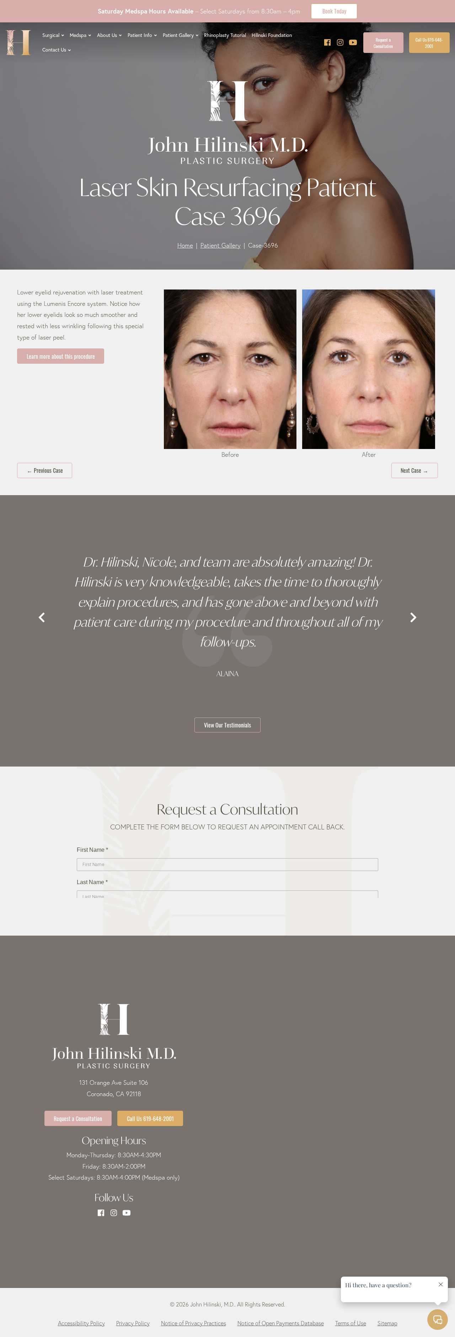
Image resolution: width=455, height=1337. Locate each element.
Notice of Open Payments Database (280, 1323)
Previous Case (45, 470)
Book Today (334, 10)
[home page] (18, 42)
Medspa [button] (78, 35)
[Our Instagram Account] (340, 42)
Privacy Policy (133, 1323)
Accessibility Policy (81, 1323)
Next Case (414, 470)
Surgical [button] (50, 35)
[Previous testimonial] (41, 617)
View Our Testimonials (227, 724)
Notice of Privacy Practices (193, 1323)
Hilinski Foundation (272, 35)
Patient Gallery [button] (178, 35)
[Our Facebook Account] (327, 42)
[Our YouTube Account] (353, 42)
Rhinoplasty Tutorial (225, 35)
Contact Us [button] (54, 50)
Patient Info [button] (140, 35)
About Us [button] (107, 35)
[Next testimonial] (413, 617)
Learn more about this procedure (61, 356)
